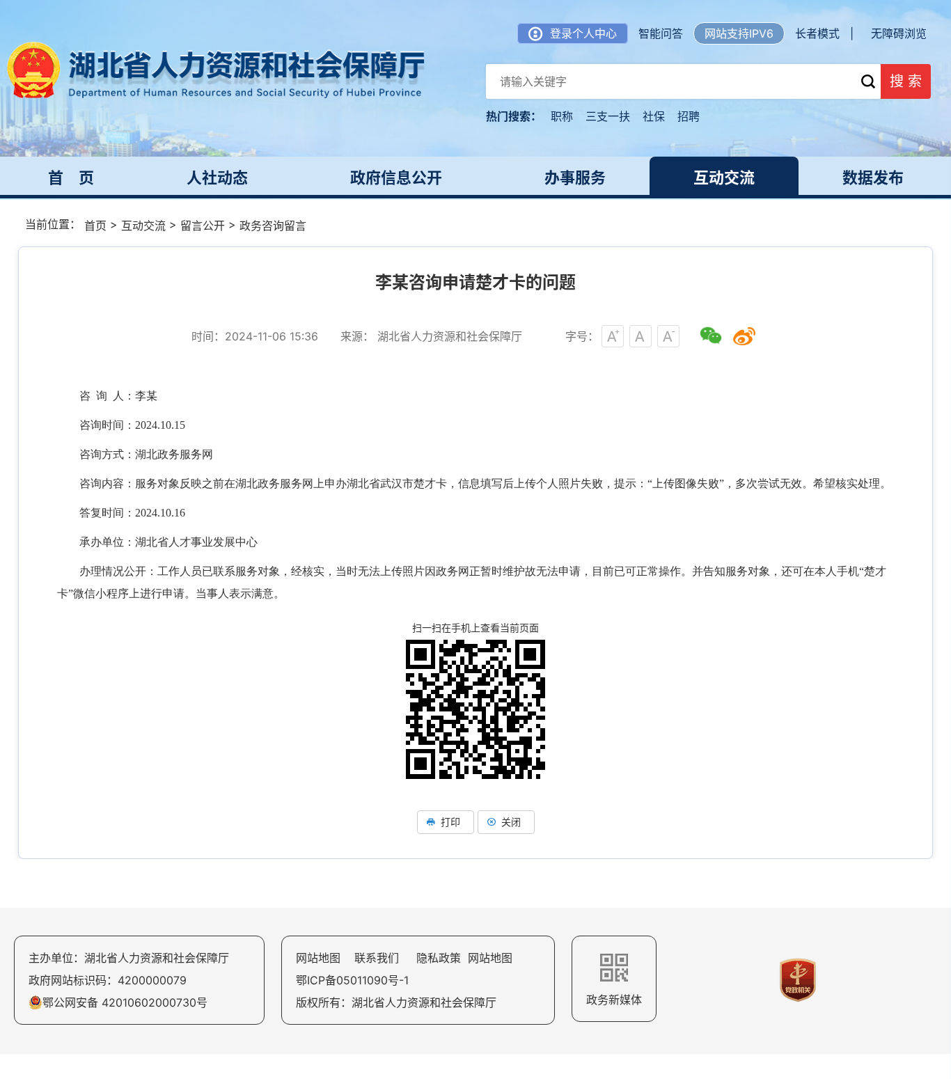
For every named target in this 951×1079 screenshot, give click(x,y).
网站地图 (318, 958)
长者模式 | (824, 33)
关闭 (511, 822)
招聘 (688, 116)
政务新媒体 (614, 1000)
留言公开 (202, 226)
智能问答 (660, 33)
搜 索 (906, 81)
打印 (450, 822)
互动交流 (143, 226)
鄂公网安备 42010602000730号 (124, 1002)
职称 (562, 116)
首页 (95, 226)
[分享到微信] (711, 336)
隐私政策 (438, 958)
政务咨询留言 (272, 226)
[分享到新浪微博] (744, 336)
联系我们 (376, 958)
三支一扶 (607, 116)
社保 (654, 116)
